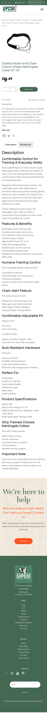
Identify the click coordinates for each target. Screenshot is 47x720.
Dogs (11, 20)
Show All (23, 628)
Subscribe (25, 692)
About (23, 643)
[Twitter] (9, 136)
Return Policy (23, 658)
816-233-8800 (23, 589)
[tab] (11, 144)
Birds (23, 611)
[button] (19, 2)
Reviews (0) (25, 144)
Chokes (26, 20)
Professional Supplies (23, 622)
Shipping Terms (23, 649)
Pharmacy (24, 626)
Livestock (23, 620)
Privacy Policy (23, 652)
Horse (23, 614)
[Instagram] (13, 136)
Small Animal (23, 617)
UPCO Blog (23, 646)
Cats (23, 608)
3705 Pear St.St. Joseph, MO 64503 (23, 593)
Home (4, 20)
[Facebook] (4, 136)
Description (11, 144)
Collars (18, 20)
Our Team (23, 655)
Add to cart (28, 89)
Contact (23, 541)
